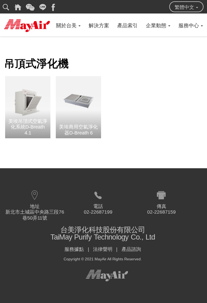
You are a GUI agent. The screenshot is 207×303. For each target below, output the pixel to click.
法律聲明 (102, 249)
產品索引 (127, 25)
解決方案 (99, 25)
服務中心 (189, 25)
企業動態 (157, 25)
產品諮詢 (131, 249)
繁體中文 (185, 7)
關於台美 (67, 25)
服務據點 (74, 249)
